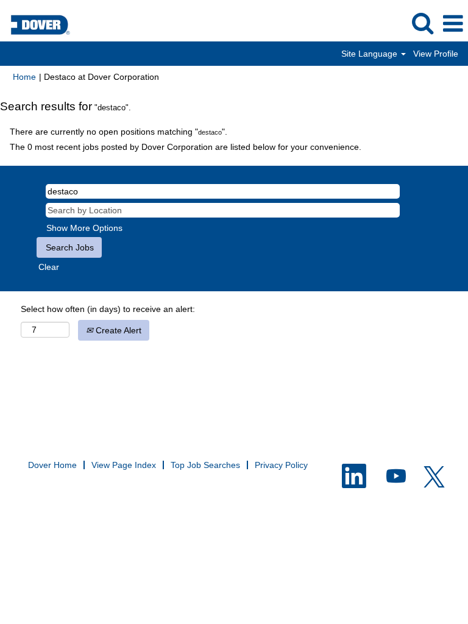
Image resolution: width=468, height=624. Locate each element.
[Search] (422, 23)
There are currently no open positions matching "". (118, 131)
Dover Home (52, 465)
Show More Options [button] (84, 228)
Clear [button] (48, 267)
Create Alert (117, 330)
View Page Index (123, 465)
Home (24, 77)
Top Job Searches (205, 465)
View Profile (435, 53)
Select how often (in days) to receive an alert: (108, 309)
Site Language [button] (370, 53)
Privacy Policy (281, 465)
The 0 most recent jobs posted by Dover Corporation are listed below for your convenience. (185, 147)
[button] (453, 23)
